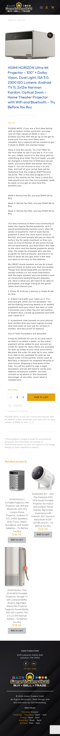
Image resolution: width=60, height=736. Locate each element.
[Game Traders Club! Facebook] (26, 663)
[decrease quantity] (11, 397)
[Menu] (41, 7)
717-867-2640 (30, 669)
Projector (23, 411)
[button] (50, 35)
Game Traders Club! (30, 651)
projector (18, 405)
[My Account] (47, 7)
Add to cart (41, 397)
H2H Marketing (38, 702)
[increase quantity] (23, 397)
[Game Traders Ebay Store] (34, 663)
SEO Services (20, 702)
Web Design (39, 699)
